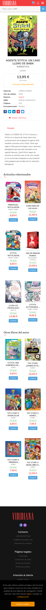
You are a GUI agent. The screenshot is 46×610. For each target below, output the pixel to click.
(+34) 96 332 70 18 (23, 536)
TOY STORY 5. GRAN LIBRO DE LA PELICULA (33, 463)
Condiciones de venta (23, 559)
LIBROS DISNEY (25, 91)
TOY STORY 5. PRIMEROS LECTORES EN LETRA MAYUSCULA (13, 461)
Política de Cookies (23, 567)
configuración (23, 596)
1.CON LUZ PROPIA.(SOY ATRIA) (13, 306)
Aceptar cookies (22, 604)
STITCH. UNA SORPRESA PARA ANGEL (13, 364)
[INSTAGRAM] (25, 525)
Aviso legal (23, 556)
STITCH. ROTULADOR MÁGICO (13, 254)
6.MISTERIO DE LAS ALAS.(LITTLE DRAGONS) (32, 207)
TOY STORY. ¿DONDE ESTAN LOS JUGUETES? (33, 364)
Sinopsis (10, 128)
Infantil (21, 97)
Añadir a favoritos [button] (18, 118)
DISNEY (23, 71)
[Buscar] (43, 9)
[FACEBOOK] (21, 525)
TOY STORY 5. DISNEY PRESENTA (33, 414)
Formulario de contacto (23, 543)
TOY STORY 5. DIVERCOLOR (13, 414)
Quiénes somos (23, 579)
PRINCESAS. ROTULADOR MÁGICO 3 (13, 206)
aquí (29, 594)
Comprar (13, 220)
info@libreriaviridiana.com (23, 540)
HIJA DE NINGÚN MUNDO (33, 254)
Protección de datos (23, 563)
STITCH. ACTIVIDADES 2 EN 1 (33, 305)
